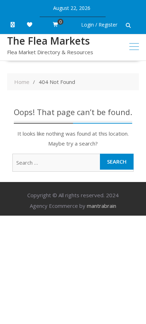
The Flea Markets (48, 40)
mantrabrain (101, 205)
